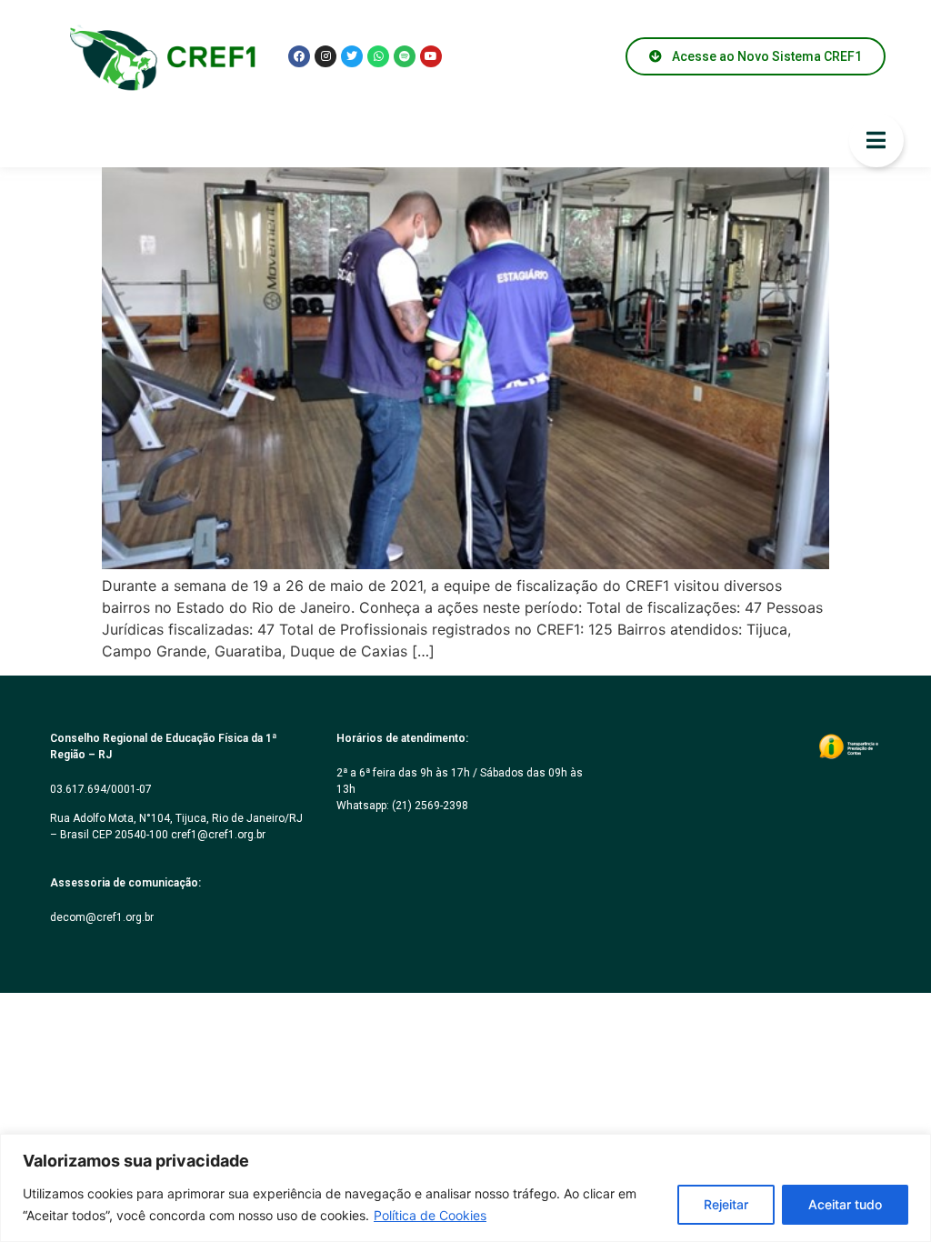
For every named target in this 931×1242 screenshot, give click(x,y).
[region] (465, 1188)
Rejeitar (726, 1204)
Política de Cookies (430, 1215)
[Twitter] (352, 56)
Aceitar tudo (845, 1204)
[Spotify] (404, 56)
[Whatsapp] (378, 56)
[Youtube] (431, 56)
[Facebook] (299, 56)
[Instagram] (325, 56)
